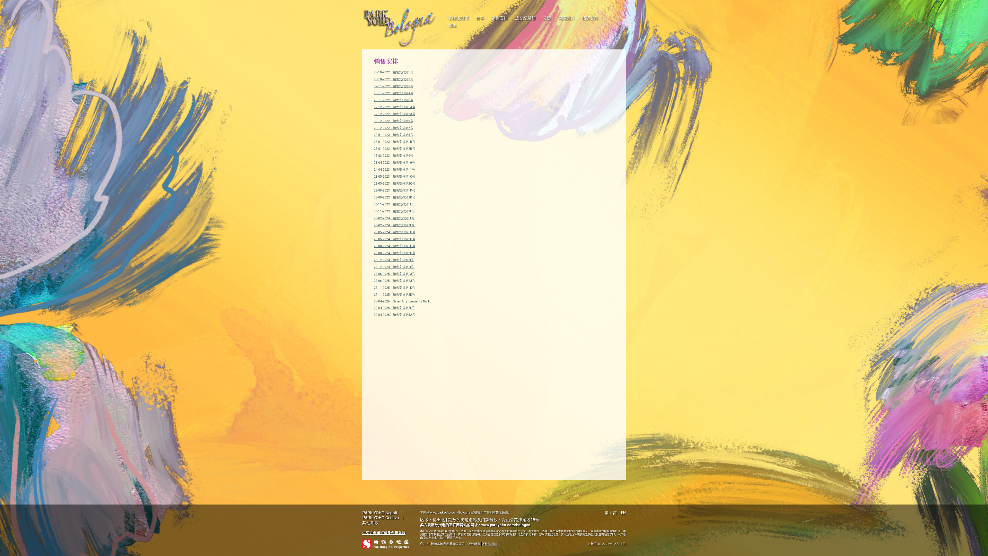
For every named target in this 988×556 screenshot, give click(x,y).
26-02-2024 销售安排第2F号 (394, 225)
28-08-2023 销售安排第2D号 (394, 197)
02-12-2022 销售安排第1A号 (394, 107)
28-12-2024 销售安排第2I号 (394, 260)
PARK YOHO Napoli (379, 512)
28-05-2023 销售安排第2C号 (394, 183)
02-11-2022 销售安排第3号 (393, 86)
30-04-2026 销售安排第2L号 (394, 308)
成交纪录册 (525, 18)
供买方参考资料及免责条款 (383, 533)
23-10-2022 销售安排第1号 (393, 72)
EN (623, 512)
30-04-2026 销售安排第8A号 (394, 315)
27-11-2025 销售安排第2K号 (394, 295)
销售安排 (499, 18)
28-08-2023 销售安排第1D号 (394, 190)
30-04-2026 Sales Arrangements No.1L (402, 301)
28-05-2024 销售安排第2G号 (394, 239)
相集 (452, 25)
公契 (547, 18)
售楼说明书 (458, 18)
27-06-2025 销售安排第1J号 (394, 274)
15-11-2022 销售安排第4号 (393, 93)
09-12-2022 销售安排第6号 (393, 121)
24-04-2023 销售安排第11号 (394, 169)
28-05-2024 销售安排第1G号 (394, 232)
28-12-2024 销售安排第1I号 (394, 267)
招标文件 (590, 18)
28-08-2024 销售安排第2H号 (394, 253)
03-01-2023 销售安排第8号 (393, 135)
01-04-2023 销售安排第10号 (394, 162)
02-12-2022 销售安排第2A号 (394, 114)
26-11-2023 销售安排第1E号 (394, 204)
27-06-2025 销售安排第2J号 (394, 281)
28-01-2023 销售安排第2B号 (394, 149)
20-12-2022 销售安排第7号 (393, 128)
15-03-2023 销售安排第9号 (393, 156)
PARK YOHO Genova (380, 517)
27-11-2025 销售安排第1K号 (394, 288)
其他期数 (370, 522)
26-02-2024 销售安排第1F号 (394, 218)
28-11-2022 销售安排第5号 (393, 100)
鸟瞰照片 (566, 18)
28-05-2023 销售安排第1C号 (394, 176)
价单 (480, 18)
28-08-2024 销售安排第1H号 (394, 246)
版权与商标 (489, 544)
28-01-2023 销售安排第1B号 (394, 142)
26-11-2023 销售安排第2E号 (394, 211)
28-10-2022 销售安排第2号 (393, 79)
